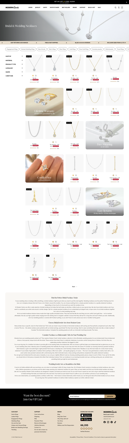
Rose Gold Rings (84, 49)
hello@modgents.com (109, 416)
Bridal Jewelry (109, 49)
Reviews (59, 423)
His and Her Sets (16, 423)
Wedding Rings (15, 421)
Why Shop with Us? (62, 418)
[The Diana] (54, 196)
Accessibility (73, 437)
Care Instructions (39, 414)
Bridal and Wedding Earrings (19, 427)
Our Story (60, 421)
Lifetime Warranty (39, 425)
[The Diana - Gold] (115, 97)
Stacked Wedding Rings (28, 49)
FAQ (35, 418)
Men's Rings (52, 49)
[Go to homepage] (12, 7)
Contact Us (37, 427)
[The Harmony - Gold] (54, 130)
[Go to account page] (119, 7)
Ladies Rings (15, 416)
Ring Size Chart (61, 416)
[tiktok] (115, 422)
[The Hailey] (34, 230)
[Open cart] (122, 7)
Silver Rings (62, 49)
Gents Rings (14, 414)
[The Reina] (75, 196)
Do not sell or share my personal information (105, 437)
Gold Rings (73, 49)
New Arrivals (41, 49)
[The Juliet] (34, 130)
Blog (58, 414)
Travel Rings (120, 49)
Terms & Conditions (89, 437)
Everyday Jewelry (97, 49)
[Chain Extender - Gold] (115, 163)
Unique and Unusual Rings (18, 425)
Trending (13, 429)
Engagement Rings (12, 49)
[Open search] (115, 7)
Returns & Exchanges (40, 423)
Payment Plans (38, 421)
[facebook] (105, 422)
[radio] (33, 76)
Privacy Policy (80, 437)
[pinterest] (112, 422)
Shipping (36, 416)
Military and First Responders (65, 425)
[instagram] (108, 422)
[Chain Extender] (75, 163)
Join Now (110, 396)
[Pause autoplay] (126, 2)
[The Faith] (95, 163)
